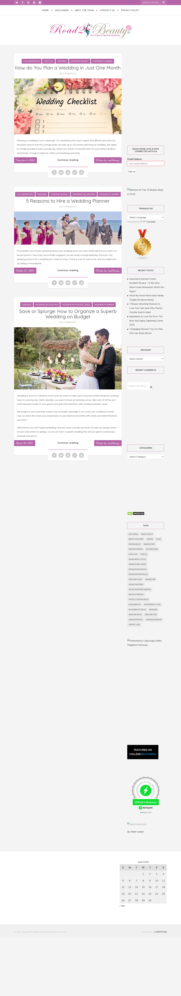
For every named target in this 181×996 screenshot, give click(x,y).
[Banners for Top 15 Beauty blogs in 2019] (145, 194)
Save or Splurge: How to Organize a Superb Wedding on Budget (68, 313)
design (150, 539)
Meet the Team (84, 10)
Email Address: (134, 159)
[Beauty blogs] (142, 259)
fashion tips (149, 544)
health (144, 554)
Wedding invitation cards (76, 304)
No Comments (68, 73)
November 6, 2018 (25, 160)
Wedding (62, 61)
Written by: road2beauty (107, 160)
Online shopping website (140, 589)
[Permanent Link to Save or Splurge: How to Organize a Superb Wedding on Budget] (68, 388)
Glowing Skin (152, 549)
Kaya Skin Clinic (135, 579)
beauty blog (147, 534)
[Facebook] (22, 2)
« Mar (122, 905)
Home (45, 10)
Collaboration (31, 61)
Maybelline (150, 579)
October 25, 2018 (25, 270)
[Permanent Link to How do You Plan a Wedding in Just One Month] (68, 133)
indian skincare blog (138, 574)
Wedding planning (102, 61)
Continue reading (67, 160)
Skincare (153, 610)
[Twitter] (16, 2)
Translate (151, 221)
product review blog (138, 599)
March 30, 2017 (24, 443)
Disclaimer (62, 10)
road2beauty (135, 604)
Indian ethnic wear (137, 564)
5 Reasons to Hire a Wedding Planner (68, 201)
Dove (158, 539)
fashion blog (135, 544)
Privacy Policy (130, 10)
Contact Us (107, 10)
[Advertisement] (149, 96)
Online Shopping (136, 584)
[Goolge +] (39, 2)
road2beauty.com (152, 604)
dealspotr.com (145, 812)
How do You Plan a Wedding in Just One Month (68, 68)
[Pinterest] (34, 2)
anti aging (133, 534)
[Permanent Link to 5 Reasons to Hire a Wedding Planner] (68, 243)
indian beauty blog (137, 559)
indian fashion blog (137, 569)
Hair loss (133, 554)
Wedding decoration (84, 194)
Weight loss (134, 625)
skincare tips (151, 614)
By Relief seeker (135, 831)
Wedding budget (80, 61)
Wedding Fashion (153, 620)
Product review (136, 594)
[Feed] (28, 2)
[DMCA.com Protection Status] (135, 514)
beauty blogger (136, 539)
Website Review (136, 620)
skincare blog (135, 614)
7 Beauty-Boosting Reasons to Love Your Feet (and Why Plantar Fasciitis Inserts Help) (145, 308)
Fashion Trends (136, 549)
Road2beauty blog (137, 610)
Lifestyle (48, 61)
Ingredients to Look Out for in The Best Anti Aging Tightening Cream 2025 (146, 320)
